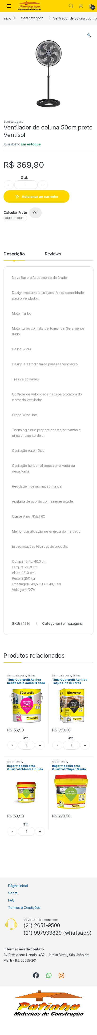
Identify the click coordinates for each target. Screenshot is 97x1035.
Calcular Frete (15, 213)
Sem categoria (32, 18)
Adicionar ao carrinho (40, 197)
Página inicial (18, 886)
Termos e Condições (24, 908)
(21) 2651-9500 (42, 925)
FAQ (11, 900)
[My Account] (81, 6)
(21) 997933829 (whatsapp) (58, 933)
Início (7, 18)
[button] (89, 35)
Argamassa (14, 761)
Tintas (32, 675)
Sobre (13, 893)
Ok (35, 213)
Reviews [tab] (53, 254)
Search (71, 5)
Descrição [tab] (14, 254)
